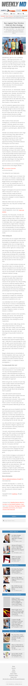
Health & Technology (18, 30)
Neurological (7, 32)
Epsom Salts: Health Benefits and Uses (17, 654)
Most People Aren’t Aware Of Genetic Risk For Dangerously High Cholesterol (18, 612)
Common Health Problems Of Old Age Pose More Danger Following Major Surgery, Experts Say (17, 622)
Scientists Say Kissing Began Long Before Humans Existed (17, 570)
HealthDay (14, 494)
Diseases (10, 30)
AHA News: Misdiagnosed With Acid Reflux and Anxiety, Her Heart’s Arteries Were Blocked (14, 507)
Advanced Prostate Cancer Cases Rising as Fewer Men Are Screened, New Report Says (18, 548)
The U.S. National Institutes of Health (11, 479)
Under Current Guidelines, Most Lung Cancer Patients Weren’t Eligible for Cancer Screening (18, 601)
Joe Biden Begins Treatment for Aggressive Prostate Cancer (17, 538)
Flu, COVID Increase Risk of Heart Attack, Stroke (17, 587)
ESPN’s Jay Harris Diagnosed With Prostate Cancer (16, 558)
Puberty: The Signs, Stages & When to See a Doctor (18, 579)
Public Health (15, 32)
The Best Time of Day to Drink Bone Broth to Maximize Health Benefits (18, 637)
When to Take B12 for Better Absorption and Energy (18, 646)
